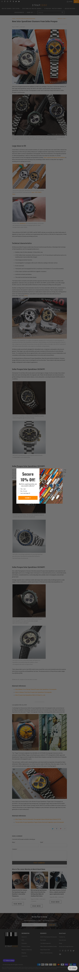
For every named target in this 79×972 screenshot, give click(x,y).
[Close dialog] (61, 470)
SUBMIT (28, 498)
